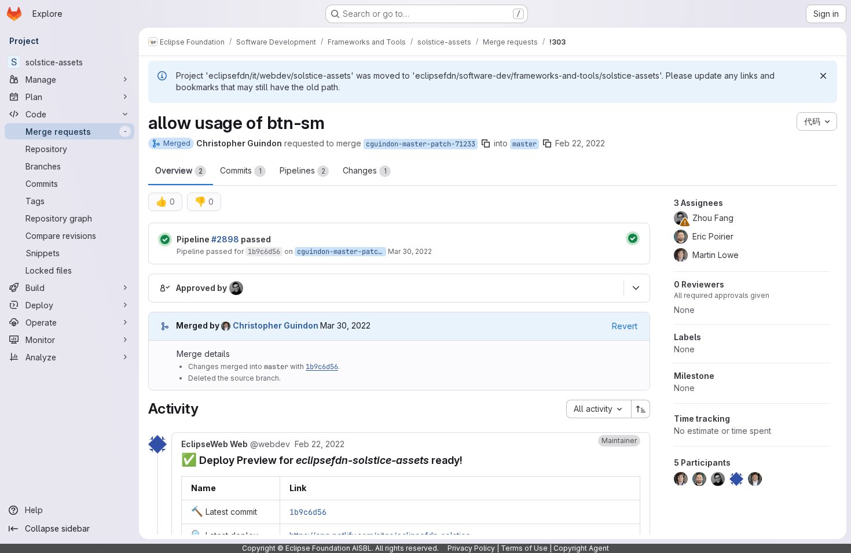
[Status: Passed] (165, 239)
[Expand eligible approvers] (636, 288)
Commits (241, 170)
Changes (365, 170)
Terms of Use (524, 548)
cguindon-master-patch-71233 (420, 144)
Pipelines (302, 170)
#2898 (225, 239)
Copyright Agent (581, 548)
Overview (179, 170)
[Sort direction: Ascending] (641, 409)
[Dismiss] (823, 76)
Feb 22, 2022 (580, 143)
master (524, 144)
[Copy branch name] (486, 143)
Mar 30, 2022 (410, 251)
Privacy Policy (471, 548)
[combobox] (598, 409)
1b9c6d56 (264, 251)
